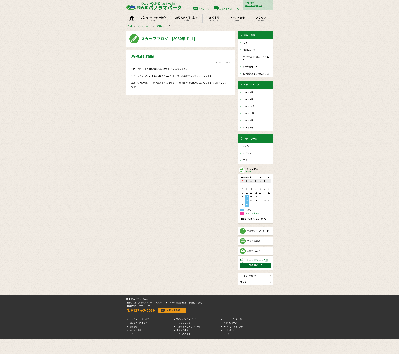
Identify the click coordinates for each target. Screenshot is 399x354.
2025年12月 (248, 106)
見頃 (245, 43)
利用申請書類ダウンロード (188, 326)
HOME (130, 26)
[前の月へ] (260, 177)
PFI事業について (248, 276)
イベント (247, 153)
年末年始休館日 (250, 66)
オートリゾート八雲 (233, 319)
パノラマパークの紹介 (139, 319)
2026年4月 (248, 99)
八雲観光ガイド (254, 251)
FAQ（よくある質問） (234, 326)
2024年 (159, 26)
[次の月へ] (269, 177)
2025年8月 (248, 127)
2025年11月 (248, 113)
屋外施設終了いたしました (256, 73)
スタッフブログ (144, 26)
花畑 (245, 160)
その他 (246, 146)
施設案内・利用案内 (138, 323)
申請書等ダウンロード (258, 231)
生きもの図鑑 (253, 241)
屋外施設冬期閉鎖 (142, 56)
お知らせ (133, 326)
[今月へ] (264, 177)
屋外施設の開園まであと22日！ (256, 58)
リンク (243, 282)
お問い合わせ (230, 330)
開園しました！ (250, 50)
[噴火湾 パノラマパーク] (153, 8)
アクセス (133, 334)
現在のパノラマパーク (186, 319)
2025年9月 (248, 120)
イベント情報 (135, 330)
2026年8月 (248, 92)
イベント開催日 (252, 213)
